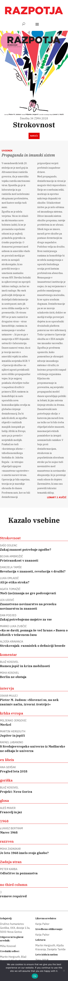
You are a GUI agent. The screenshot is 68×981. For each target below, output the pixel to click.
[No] (64, 970)
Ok (34, 976)
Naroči (34, 136)
